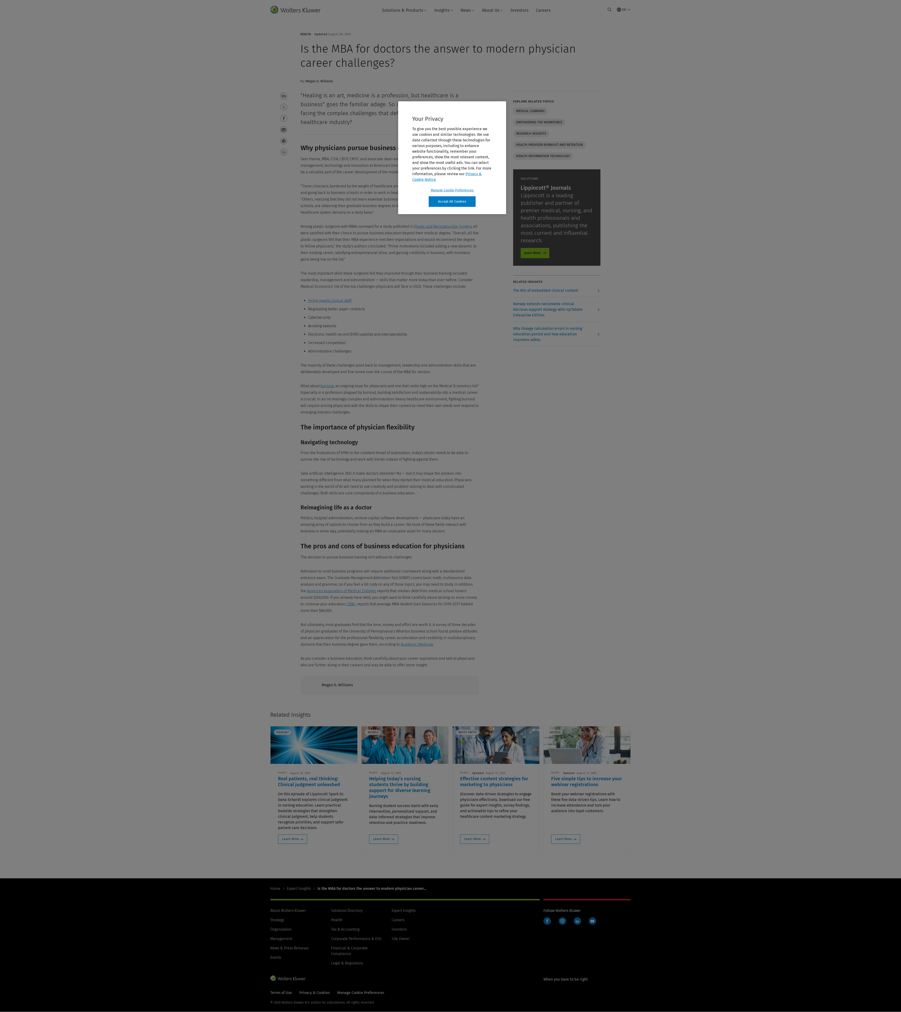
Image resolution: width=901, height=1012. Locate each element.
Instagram (562, 921)
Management (281, 938)
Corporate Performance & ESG (356, 938)
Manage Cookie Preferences (452, 190)
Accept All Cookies (452, 202)
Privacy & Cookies (314, 992)
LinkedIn (577, 921)
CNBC (351, 604)
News (466, 10)
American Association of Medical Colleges (341, 591)
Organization (280, 929)
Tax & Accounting (345, 929)
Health (336, 920)
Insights (441, 10)
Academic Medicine (417, 644)
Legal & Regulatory (347, 963)
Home (275, 888)
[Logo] (299, 9)
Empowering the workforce (539, 122)
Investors (519, 10)
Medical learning (530, 111)
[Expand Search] (609, 9)
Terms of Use (281, 992)
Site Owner (401, 938)
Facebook (547, 921)
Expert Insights (299, 888)
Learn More (532, 253)
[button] (283, 95)
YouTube (592, 921)
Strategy (277, 920)
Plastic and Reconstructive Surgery (442, 226)
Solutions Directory (347, 910)
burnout (327, 386)
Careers (543, 10)
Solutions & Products (402, 10)
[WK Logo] (287, 978)
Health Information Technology (543, 156)
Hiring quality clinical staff (329, 300)
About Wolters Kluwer (288, 910)
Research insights (531, 134)
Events (275, 957)
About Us (490, 10)
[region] (452, 157)
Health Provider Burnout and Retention (549, 145)
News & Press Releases (289, 948)
